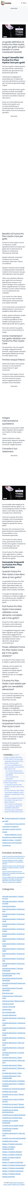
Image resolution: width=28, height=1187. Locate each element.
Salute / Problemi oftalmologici (14, 1165)
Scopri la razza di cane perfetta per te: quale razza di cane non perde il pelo (13, 857)
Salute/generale (8, 1177)
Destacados (7, 1009)
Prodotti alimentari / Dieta (12, 1057)
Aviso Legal (7, 1185)
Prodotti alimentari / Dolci (12, 1073)
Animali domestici (9, 906)
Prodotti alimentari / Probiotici (13, 1081)
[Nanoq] (6, 3)
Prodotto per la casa (10, 1141)
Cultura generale (8, 1007)
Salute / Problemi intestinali (12, 1162)
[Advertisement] (14, 15)
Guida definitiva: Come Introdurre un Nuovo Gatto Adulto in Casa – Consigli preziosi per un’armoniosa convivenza (12, 840)
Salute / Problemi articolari (12, 1144)
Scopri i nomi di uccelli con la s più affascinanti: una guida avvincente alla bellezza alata (13, 873)
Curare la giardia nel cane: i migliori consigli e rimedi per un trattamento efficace (13, 862)
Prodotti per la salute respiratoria (10, 1129)
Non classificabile (8, 1012)
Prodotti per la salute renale (12, 1125)
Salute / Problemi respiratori (12, 1171)
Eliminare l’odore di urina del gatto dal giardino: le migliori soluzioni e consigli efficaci (13, 867)
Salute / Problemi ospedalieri (13, 1168)
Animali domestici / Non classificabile (11, 974)
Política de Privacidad (16, 1183)
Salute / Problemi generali (12, 1155)
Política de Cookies (18, 1185)
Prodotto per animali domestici (14, 1138)
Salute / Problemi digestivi (12, 1152)
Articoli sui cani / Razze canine (13, 1001)
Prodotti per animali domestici (13, 1089)
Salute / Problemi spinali (11, 1174)
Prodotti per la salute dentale (13, 1107)
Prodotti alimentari (9, 1015)
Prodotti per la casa (9, 1091)
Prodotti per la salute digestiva (13, 1115)
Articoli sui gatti (8, 1004)
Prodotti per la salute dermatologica (10, 1111)
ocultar (16, 755)
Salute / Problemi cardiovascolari (8, 1148)
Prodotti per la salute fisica (12, 1118)
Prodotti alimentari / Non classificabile (11, 1077)
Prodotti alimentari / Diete (12, 1065)
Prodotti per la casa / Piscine (13, 1104)
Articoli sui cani (7, 993)
